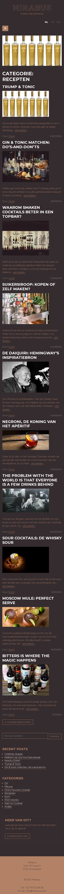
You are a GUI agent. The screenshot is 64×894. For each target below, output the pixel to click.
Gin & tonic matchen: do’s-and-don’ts (26, 144)
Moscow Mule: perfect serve (28, 600)
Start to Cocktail (13, 803)
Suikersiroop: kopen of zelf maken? (28, 286)
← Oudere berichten (17, 722)
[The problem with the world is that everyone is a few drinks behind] (25, 500)
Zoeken (55, 736)
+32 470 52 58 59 (34, 887)
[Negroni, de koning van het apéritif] (25, 439)
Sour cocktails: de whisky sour (32, 540)
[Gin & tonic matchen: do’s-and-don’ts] (25, 166)
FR (52, 22)
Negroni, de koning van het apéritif (29, 423)
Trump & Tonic (18, 87)
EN (58, 22)
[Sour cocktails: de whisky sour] (25, 559)
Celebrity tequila (14, 754)
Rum (7, 796)
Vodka (8, 806)
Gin (6, 783)
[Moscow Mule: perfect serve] (25, 616)
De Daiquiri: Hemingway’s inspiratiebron (30, 355)
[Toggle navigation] (5, 28)
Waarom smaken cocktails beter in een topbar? (27, 212)
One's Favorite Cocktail (17, 790)
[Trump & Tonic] (25, 103)
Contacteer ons (17, 836)
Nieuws (9, 786)
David (11, 136)
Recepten (10, 793)
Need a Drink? (12, 760)
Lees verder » (21, 131)
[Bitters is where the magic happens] (25, 679)
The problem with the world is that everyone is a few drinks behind (29, 480)
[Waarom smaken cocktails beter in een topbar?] (25, 237)
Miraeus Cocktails (32, 9)
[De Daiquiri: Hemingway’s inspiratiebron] (25, 376)
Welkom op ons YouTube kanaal (22, 757)
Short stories (11, 799)
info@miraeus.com (36, 891)
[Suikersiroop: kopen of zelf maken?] (25, 308)
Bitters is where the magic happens (26, 658)
